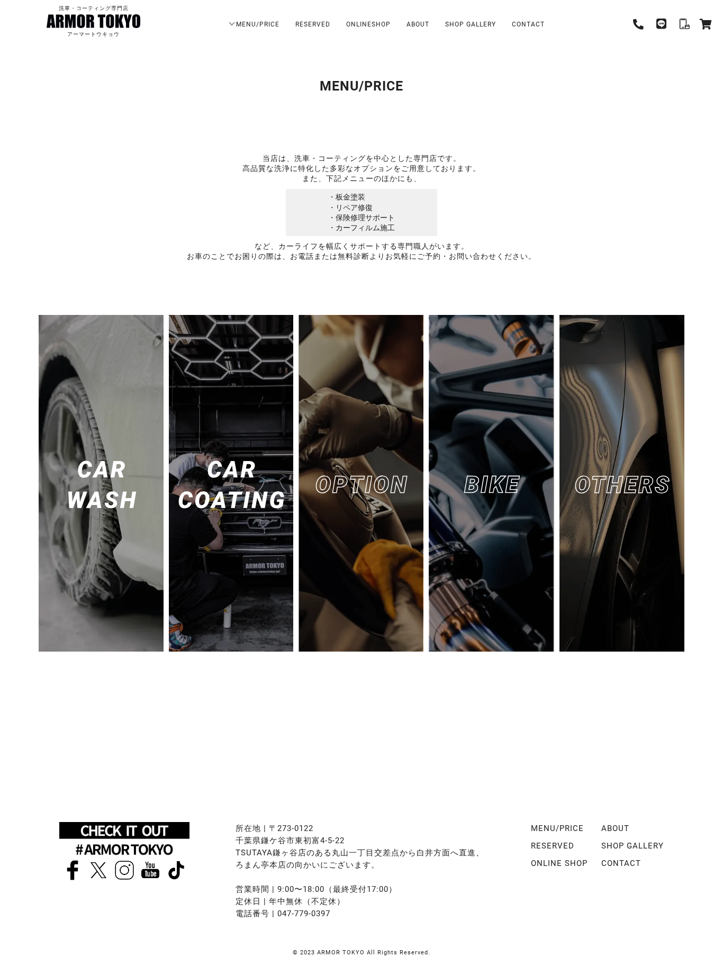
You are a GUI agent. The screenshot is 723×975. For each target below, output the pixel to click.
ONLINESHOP (368, 24)
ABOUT (417, 24)
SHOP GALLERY (470, 24)
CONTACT (528, 24)
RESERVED (312, 24)
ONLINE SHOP (559, 862)
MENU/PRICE (257, 24)
